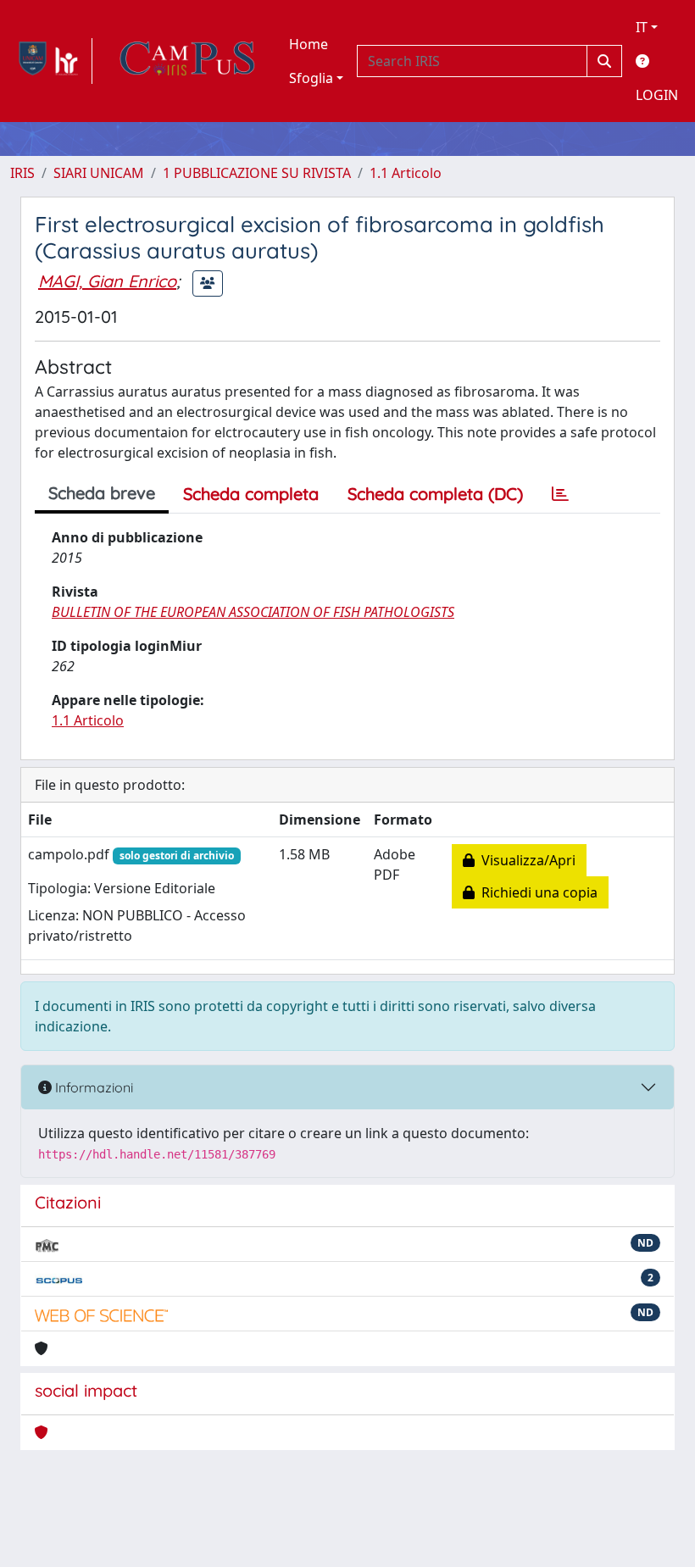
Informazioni (92, 1087)
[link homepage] (51, 61)
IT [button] (642, 27)
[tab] (560, 494)
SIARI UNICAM (98, 173)
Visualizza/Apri (525, 860)
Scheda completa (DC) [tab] (435, 493)
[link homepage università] (187, 61)
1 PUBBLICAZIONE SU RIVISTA (257, 173)
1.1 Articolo (406, 173)
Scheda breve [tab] (101, 492)
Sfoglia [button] (311, 78)
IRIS (22, 173)
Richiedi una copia (536, 892)
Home (308, 44)
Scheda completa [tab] (251, 493)
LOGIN (657, 95)
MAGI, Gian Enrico (107, 281)
